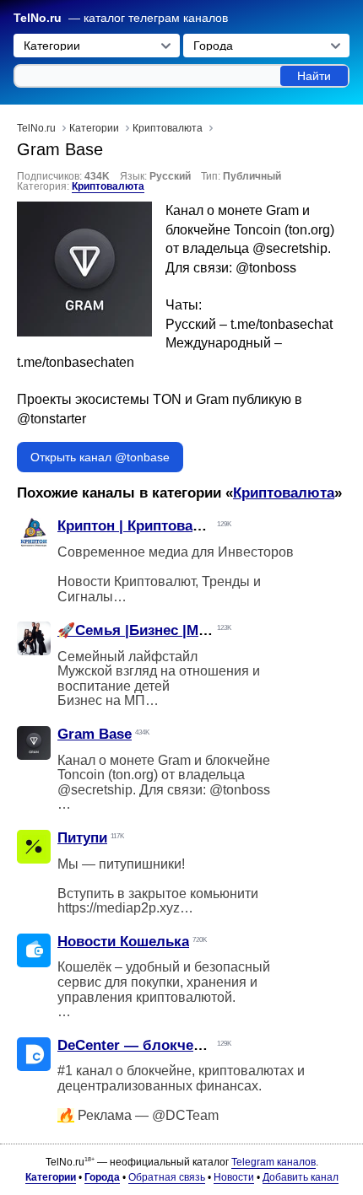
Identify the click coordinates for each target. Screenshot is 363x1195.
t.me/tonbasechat (281, 324)
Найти (314, 76)
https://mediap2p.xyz (118, 908)
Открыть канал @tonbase (100, 457)
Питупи (82, 838)
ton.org (309, 230)
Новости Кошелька (123, 942)
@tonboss (266, 268)
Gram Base (94, 734)
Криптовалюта (108, 186)
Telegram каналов (273, 1162)
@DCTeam (185, 1115)
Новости (234, 1177)
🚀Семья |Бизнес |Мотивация (160, 630)
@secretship (290, 248)
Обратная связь (166, 1177)
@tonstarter (51, 419)
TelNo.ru (38, 18)
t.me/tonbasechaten (75, 362)
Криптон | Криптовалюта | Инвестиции (190, 526)
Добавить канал (301, 1177)
